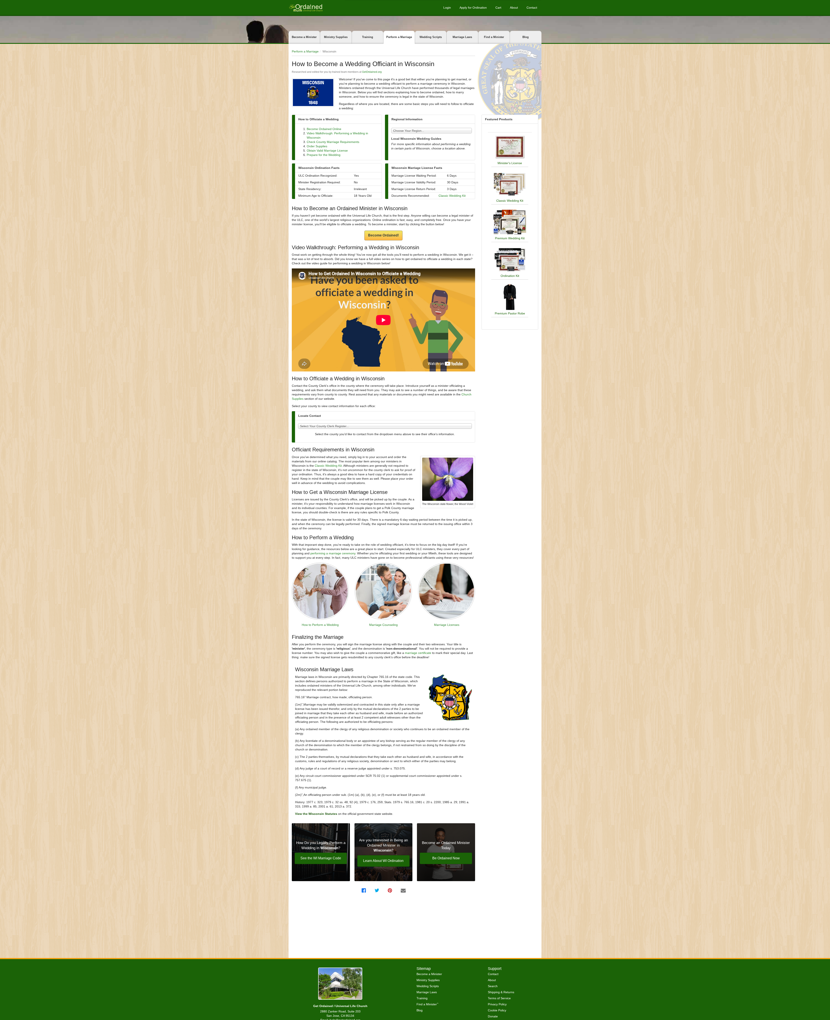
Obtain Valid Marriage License (327, 150)
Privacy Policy (497, 1004)
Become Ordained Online (324, 129)
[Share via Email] (404, 890)
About (514, 7)
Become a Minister (304, 37)
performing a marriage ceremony (332, 553)
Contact (532, 7)
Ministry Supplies (336, 37)
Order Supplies (317, 146)
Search (493, 986)
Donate (493, 1016)
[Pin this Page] (390, 890)
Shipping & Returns (501, 992)
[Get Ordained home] (306, 7)
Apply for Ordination (473, 7)
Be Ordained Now (446, 858)
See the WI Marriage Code (320, 858)
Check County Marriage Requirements (333, 142)
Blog (525, 37)
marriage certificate (418, 653)
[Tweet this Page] (377, 890)
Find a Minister (494, 37)
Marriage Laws (462, 37)
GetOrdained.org (372, 71)
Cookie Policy (497, 1010)
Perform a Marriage (399, 37)
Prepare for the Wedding (323, 155)
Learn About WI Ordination (383, 861)
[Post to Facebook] (364, 890)
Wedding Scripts (431, 37)
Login (447, 7)
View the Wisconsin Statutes (316, 813)
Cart (498, 7)
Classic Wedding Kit (452, 195)
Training (367, 37)
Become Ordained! (383, 235)
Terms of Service (499, 998)
